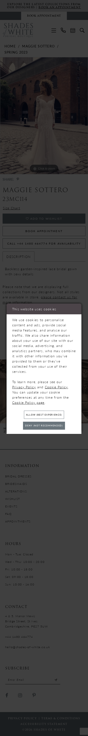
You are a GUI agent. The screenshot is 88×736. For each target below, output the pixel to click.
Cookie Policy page (28, 402)
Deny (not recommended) (44, 425)
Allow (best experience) (44, 414)
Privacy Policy (24, 387)
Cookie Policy (56, 387)
